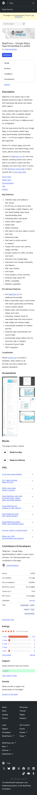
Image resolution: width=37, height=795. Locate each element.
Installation (8, 74)
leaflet (32, 605)
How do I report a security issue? (14, 530)
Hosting (5, 715)
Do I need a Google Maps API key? (9, 481)
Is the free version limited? (12, 474)
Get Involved (24, 725)
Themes (23, 711)
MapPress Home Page (16, 169)
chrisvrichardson (11, 49)
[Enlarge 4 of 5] (32, 401)
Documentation (8, 183)
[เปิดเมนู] (33, 3)
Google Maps (24, 605)
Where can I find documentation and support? (13, 537)
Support (7, 85)
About (4, 707)
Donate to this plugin (10, 694)
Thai (8, 763)
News (4, 711)
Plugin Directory (7, 9)
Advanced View (8, 620)
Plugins (22, 715)
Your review (6, 655)
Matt (5, 746)
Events (22, 729)
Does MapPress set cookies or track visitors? (11, 507)
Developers (6, 732)
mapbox (26, 609)
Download (7, 55)
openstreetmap (29, 613)
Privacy (5, 718)
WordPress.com (9, 743)
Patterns (23, 718)
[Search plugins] (24, 24)
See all (32, 655)
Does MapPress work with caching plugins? (10, 515)
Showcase (23, 707)
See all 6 (32, 600)
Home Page (6, 177)
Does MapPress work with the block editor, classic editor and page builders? (12, 498)
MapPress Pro (16, 156)
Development (9, 79)
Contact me (12, 358)
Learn (4, 725)
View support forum (9, 676)
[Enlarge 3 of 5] (32, 390)
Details (6, 63)
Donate (23, 732)
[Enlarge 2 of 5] (32, 379)
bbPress (6, 750)
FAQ (3, 186)
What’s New (6, 180)
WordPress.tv (8, 736)
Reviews (7, 68)
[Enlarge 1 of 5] (15, 379)
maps (32, 609)
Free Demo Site (19, 172)
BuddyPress (7, 754)
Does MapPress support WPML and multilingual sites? (13, 523)
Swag (23, 736)
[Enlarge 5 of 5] (32, 414)
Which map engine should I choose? (9, 489)
